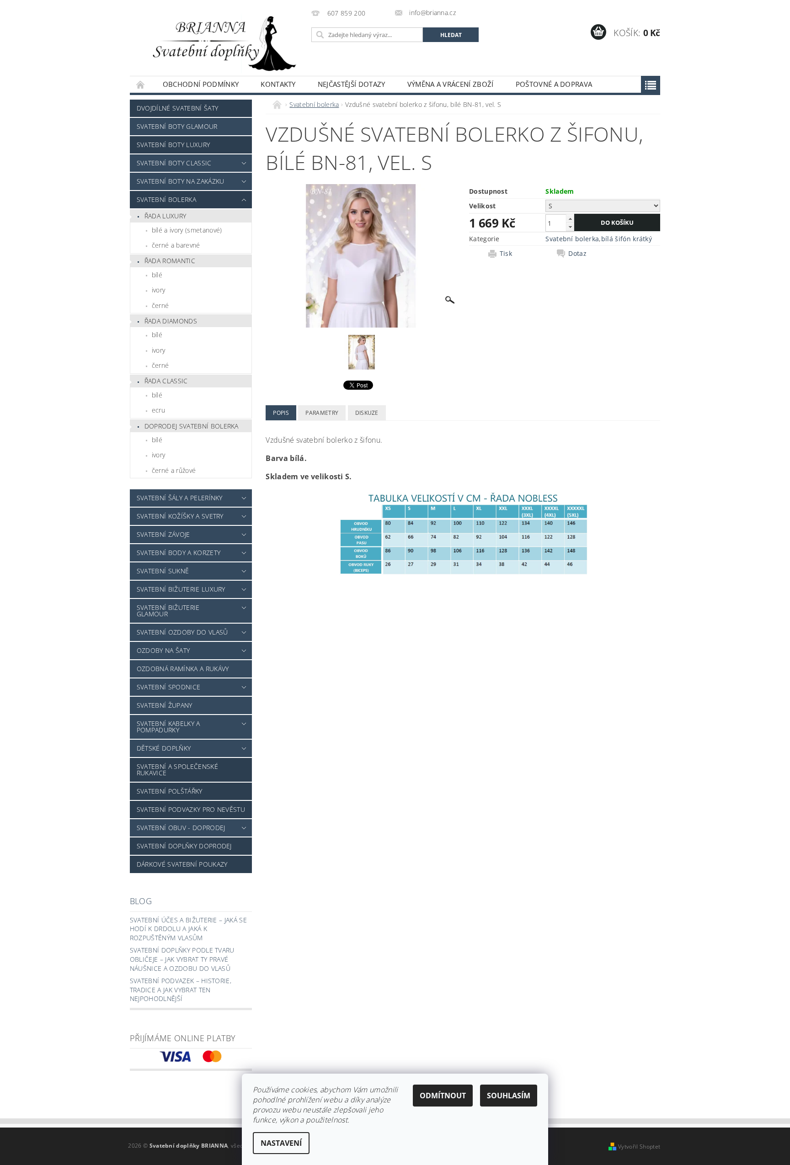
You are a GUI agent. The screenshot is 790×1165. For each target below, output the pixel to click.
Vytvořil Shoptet (639, 1146)
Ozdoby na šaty (163, 650)
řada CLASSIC (166, 380)
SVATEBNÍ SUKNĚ (163, 571)
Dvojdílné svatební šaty (177, 108)
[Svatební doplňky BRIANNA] (219, 42)
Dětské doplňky (164, 748)
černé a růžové (174, 470)
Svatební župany (164, 705)
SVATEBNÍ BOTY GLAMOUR (177, 126)
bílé (157, 274)
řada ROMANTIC (169, 260)
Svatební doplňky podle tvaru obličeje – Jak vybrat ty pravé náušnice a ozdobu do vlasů (182, 959)
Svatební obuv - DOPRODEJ (181, 827)
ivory (158, 290)
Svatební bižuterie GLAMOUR (168, 610)
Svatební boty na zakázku (180, 181)
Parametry (321, 413)
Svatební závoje (163, 534)
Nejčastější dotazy (351, 84)
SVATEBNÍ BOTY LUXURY (173, 144)
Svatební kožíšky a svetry (180, 516)
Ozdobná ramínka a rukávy (183, 668)
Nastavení (281, 1143)
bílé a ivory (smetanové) (187, 230)
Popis (281, 413)
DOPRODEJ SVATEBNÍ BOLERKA (191, 426)
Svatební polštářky (170, 791)
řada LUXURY (165, 216)
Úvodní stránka (141, 84)
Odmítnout (443, 1096)
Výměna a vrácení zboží (450, 84)
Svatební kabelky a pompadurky (168, 726)
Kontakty (278, 84)
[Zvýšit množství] (570, 218)
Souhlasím (508, 1096)
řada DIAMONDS (170, 321)
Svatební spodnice (168, 687)
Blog (141, 900)
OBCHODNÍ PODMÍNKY (201, 84)
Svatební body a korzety (178, 552)
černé (160, 305)
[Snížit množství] (570, 226)
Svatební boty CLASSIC (174, 163)
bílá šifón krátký (626, 238)
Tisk (506, 253)
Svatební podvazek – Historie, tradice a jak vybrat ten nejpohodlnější (180, 989)
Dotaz (577, 253)
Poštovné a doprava (554, 84)
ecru (158, 410)
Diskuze (367, 413)
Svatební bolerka (166, 199)
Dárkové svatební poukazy (182, 864)
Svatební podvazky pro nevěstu (191, 809)
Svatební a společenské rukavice (177, 769)
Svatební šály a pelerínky (180, 497)
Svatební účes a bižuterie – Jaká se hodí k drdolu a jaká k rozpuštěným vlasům (188, 929)
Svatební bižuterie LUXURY (181, 589)
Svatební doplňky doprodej (184, 846)
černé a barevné (176, 245)
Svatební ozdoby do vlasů (182, 632)
